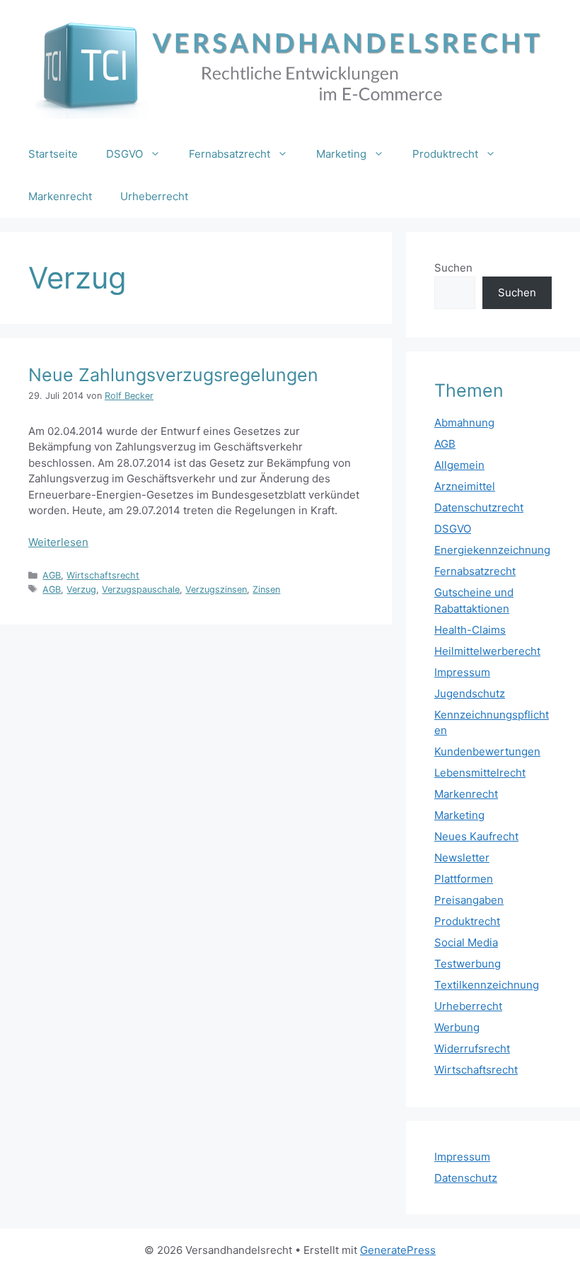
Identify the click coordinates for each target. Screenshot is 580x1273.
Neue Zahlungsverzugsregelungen (173, 374)
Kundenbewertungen (487, 751)
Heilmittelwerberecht (487, 651)
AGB (51, 575)
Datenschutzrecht (478, 507)
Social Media (466, 942)
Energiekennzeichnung (492, 550)
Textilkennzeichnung (486, 985)
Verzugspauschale (141, 589)
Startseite (53, 154)
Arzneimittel (464, 486)
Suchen (453, 267)
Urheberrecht (154, 196)
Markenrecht (60, 196)
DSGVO (124, 154)
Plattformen (463, 878)
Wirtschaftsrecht (102, 575)
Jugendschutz (469, 693)
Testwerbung (467, 963)
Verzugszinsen (216, 589)
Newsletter (461, 857)
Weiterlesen (58, 542)
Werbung (457, 1027)
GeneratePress (398, 1250)
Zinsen (266, 589)
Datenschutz (465, 1178)
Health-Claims (470, 629)
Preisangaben (469, 900)
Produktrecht (445, 154)
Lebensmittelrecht (480, 772)
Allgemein (459, 465)
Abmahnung (464, 422)
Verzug (81, 589)
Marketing (341, 154)
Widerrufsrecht (472, 1048)
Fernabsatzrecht (229, 154)
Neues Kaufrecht (476, 836)
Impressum (462, 672)
